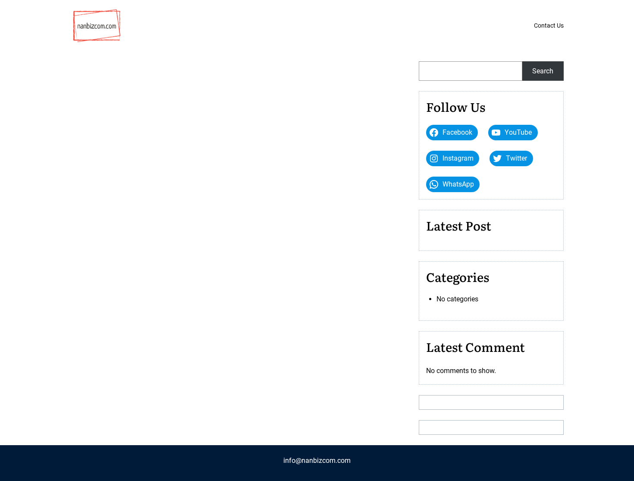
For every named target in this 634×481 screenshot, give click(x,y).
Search (542, 71)
